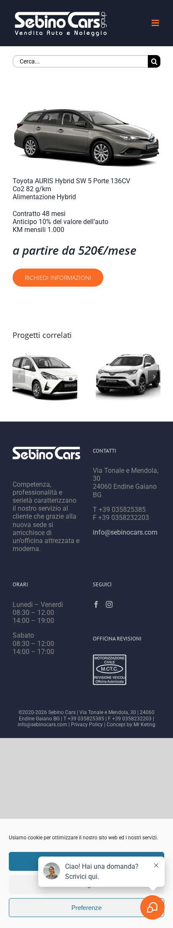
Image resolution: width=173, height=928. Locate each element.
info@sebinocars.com (125, 532)
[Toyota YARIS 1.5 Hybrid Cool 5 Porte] (45, 376)
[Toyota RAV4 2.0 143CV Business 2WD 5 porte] (128, 376)
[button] (19, 376)
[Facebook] (96, 604)
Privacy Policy (87, 725)
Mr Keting (144, 725)
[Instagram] (109, 604)
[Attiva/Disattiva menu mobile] (156, 22)
